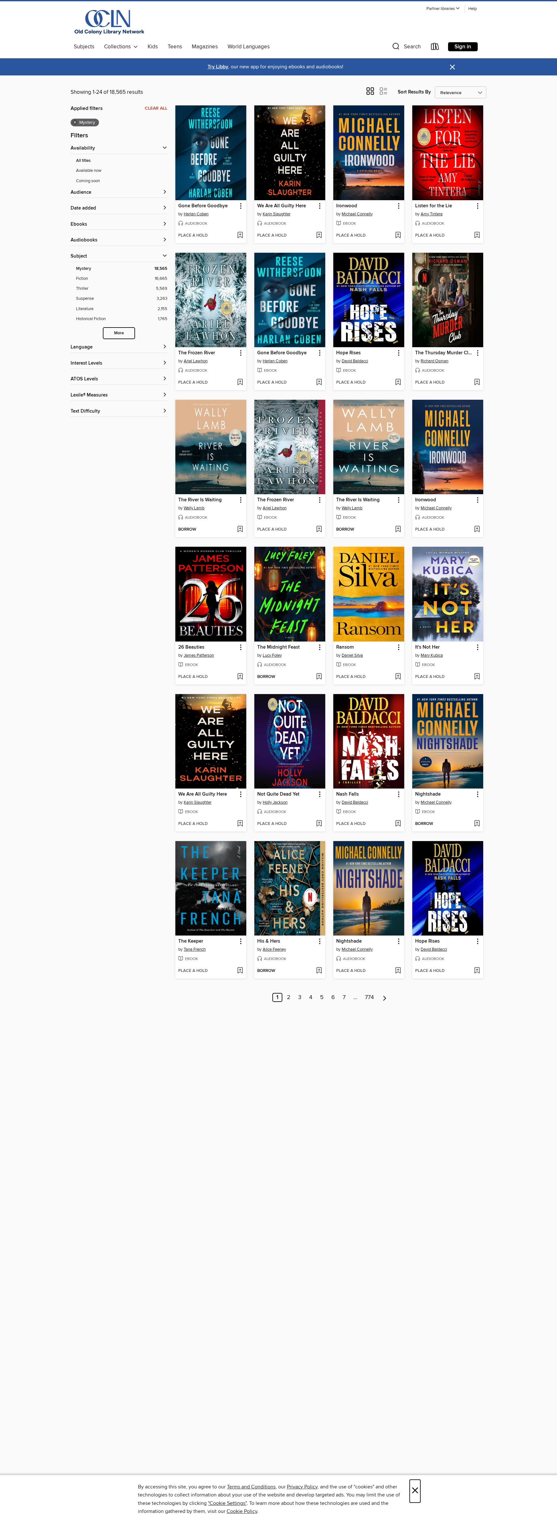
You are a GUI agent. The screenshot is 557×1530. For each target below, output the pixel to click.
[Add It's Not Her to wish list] (477, 677)
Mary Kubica (432, 655)
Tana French (195, 949)
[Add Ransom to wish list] (398, 677)
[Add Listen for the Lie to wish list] (477, 235)
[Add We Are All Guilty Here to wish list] (319, 235)
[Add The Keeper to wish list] (240, 971)
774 (369, 997)
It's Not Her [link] (427, 647)
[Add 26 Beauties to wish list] (240, 677)
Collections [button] (118, 46)
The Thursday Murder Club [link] (444, 353)
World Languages (249, 46)
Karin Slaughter (276, 214)
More (119, 333)
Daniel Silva (352, 655)
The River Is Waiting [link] (200, 500)
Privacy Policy (302, 1487)
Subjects (84, 46)
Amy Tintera (432, 214)
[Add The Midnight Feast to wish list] (319, 677)
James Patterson (199, 655)
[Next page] (384, 997)
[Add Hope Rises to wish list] (398, 382)
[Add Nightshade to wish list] (477, 824)
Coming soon (88, 180)
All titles (83, 160)
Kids (153, 46)
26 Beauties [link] (191, 647)
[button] (443, 8)
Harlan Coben (196, 214)
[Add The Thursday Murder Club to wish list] (477, 382)
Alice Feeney (274, 949)
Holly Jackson (275, 802)
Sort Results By (414, 92)
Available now (89, 170)
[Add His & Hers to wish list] (319, 971)
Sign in (462, 46)
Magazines (205, 46)
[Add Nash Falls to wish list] (398, 824)
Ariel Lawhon (196, 361)
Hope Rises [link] (348, 353)
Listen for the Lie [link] (433, 206)
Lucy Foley (272, 655)
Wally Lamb (194, 508)
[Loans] (435, 48)
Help (472, 8)
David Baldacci (355, 361)
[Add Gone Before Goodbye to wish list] (240, 235)
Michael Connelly (357, 214)
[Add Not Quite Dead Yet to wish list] (319, 824)
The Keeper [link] (190, 941)
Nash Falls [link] (347, 794)
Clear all (156, 108)
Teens (175, 46)
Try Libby (218, 67)
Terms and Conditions (251, 1487)
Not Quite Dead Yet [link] (278, 794)
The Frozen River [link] (196, 353)
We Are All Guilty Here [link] (281, 206)
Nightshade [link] (428, 794)
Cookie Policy (242, 1511)
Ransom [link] (345, 647)
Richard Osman (434, 361)
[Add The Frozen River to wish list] (240, 382)
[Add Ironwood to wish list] (398, 235)
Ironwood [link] (346, 206)
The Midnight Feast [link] (278, 647)
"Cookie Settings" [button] (227, 1503)
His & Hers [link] (268, 941)
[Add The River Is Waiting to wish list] (240, 529)
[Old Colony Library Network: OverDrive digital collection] (109, 22)
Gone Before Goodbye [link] (203, 206)
